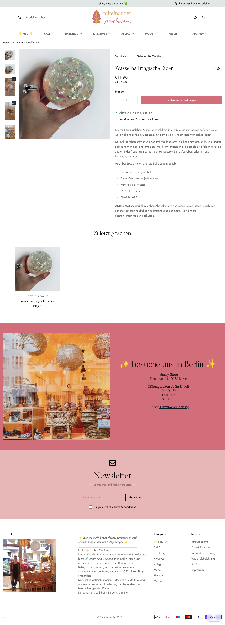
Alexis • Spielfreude (28, 43)
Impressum (197, 570)
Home (6, 43)
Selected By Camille (149, 56)
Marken (198, 34)
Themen (172, 34)
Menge (119, 92)
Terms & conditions (125, 507)
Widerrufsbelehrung (203, 559)
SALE (47, 34)
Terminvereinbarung (174, 407)
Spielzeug (72, 34)
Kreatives (100, 34)
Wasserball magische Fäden (37, 301)
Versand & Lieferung (203, 553)
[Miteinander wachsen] (112, 17)
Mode (149, 34)
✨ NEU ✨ (25, 34)
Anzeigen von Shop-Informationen (139, 119)
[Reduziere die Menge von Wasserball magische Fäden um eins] (119, 100)
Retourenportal (200, 542)
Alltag (126, 34)
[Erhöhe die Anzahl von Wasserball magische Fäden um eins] (133, 100)
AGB (194, 564)
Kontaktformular (200, 547)
